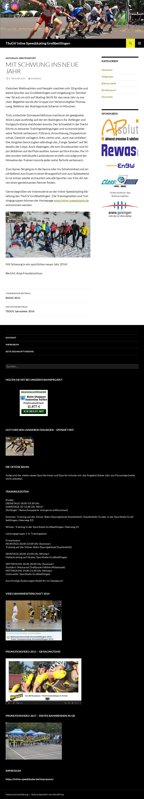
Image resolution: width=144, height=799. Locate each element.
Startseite (107, 96)
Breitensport (27, 58)
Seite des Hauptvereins (20, 351)
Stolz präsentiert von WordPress (47, 794)
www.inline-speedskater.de (71, 200)
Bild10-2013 (18, 295)
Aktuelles (12, 58)
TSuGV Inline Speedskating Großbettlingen (38, 43)
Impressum (12, 344)
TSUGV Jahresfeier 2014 (20, 309)
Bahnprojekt (109, 83)
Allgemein (107, 76)
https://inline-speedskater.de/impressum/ (30, 779)
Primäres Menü (139, 43)
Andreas (36, 78)
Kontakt (11, 337)
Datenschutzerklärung (17, 794)
